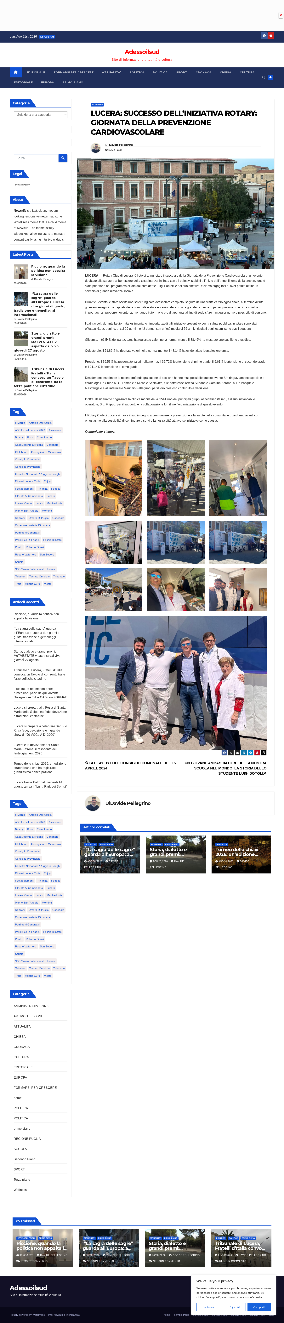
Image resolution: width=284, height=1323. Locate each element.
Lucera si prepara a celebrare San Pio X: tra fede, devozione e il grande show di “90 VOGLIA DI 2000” (40, 730)
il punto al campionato (29, 495)
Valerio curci (32, 583)
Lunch (39, 503)
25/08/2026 (225, 1255)
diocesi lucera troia (27, 481)
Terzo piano (22, 1179)
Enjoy (47, 481)
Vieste (48, 583)
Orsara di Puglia (39, 517)
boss (30, 437)
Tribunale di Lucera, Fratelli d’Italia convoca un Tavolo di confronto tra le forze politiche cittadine (39, 377)
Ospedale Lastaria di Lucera (32, 525)
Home (166, 1314)
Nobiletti (20, 517)
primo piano (72, 82)
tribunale (59, 576)
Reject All (234, 1307)
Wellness (20, 1189)
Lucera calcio (23, 503)
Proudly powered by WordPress (28, 1314)
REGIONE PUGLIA (27, 1138)
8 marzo (20, 422)
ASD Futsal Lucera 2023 (30, 430)
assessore (55, 430)
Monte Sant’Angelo (26, 510)
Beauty (19, 437)
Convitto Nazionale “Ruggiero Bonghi (37, 474)
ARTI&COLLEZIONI (28, 1016)
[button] (263, 77)
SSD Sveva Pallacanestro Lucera (35, 569)
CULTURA (247, 72)
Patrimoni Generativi (27, 532)
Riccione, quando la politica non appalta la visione (48, 271)
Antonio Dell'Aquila (40, 422)
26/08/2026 (159, 1255)
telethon (20, 576)
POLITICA (136, 72)
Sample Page (181, 1314)
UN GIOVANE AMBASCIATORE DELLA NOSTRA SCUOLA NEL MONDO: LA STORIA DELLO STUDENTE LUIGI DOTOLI (226, 768)
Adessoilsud (142, 51)
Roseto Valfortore (25, 554)
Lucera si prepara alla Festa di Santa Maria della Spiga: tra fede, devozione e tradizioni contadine (40, 712)
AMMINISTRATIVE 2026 (31, 1006)
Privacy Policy (22, 184)
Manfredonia (54, 503)
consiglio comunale (27, 459)
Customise (208, 1307)
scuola (19, 561)
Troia (18, 583)
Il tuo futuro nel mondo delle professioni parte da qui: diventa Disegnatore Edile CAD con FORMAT (40, 693)
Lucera (51, 495)
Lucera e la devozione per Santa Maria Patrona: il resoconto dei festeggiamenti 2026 (36, 749)
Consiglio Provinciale (27, 466)
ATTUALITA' (22, 1026)
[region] (233, 1295)
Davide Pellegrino (121, 145)
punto (18, 547)
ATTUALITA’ (111, 72)
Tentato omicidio (39, 576)
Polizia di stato (52, 539)
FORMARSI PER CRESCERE (74, 72)
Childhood (21, 452)
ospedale (58, 517)
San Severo (47, 554)
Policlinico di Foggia (27, 539)
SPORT (181, 72)
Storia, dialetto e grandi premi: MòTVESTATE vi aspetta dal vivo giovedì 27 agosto (37, 342)
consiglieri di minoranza (46, 452)
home (18, 1098)
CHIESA (225, 72)
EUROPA (47, 82)
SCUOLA (20, 1149)
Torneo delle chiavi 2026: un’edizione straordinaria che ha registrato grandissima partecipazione (40, 768)
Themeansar (72, 1314)
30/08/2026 (27, 1255)
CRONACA (204, 72)
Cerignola (52, 444)
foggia (55, 488)
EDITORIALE (35, 72)
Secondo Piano (25, 1159)
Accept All (259, 1307)
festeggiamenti (24, 488)
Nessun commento (34, 1261)
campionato (44, 437)
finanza (43, 488)
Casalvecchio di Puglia (29, 444)
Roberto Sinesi (35, 547)
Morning (47, 510)
